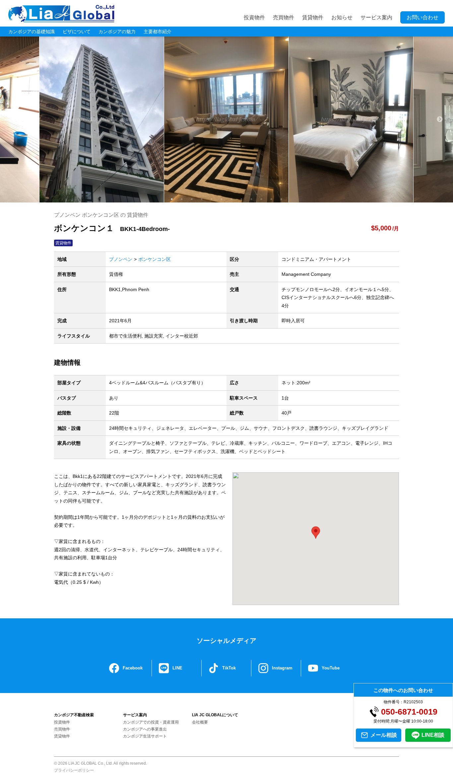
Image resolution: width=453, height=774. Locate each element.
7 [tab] (231, 199)
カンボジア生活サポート (145, 736)
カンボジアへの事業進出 (145, 729)
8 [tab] (241, 199)
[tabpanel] (226, 119)
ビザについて (77, 31)
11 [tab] (271, 199)
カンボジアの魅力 (117, 31)
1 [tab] (171, 199)
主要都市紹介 (157, 31)
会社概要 (200, 722)
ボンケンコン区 (154, 259)
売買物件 (283, 17)
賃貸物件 (312, 17)
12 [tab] (281, 199)
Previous (13, 119)
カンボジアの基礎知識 (31, 31)
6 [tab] (221, 199)
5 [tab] (211, 199)
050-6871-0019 (409, 712)
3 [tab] (191, 199)
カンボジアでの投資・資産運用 (151, 722)
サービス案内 (376, 17)
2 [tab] (181, 199)
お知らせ (342, 17)
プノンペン (120, 259)
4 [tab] (201, 199)
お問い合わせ (422, 17)
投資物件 (254, 17)
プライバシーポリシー (74, 770)
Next (439, 119)
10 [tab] (261, 199)
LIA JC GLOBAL (61, 13)
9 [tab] (251, 199)
